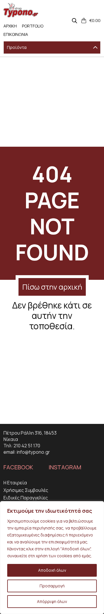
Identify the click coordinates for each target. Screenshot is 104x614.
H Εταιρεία (15, 482)
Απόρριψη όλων (52, 601)
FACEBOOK (18, 467)
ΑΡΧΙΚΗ (10, 26)
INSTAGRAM (65, 467)
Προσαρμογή (52, 586)
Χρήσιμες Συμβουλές (25, 490)
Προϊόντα (17, 47)
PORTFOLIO (32, 26)
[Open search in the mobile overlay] (74, 20)
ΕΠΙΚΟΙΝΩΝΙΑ (15, 34)
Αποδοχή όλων (52, 570)
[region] (52, 557)
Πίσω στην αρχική (52, 287)
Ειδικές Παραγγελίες (25, 497)
